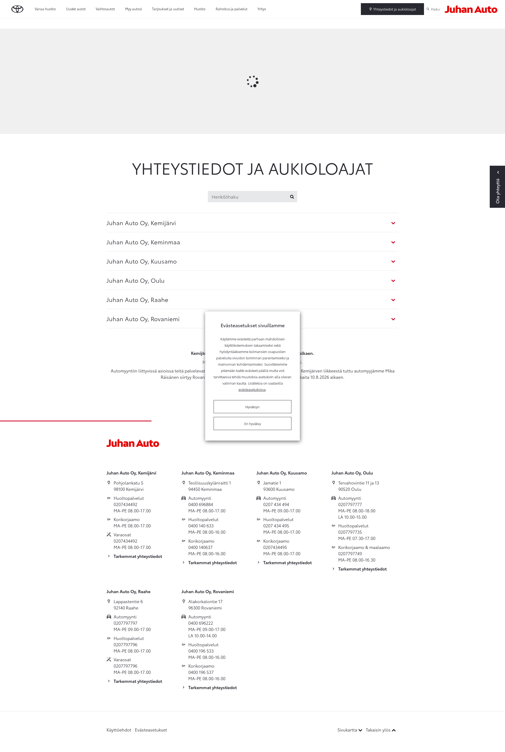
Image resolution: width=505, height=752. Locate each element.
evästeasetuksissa (252, 389)
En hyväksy (252, 423)
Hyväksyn (252, 406)
